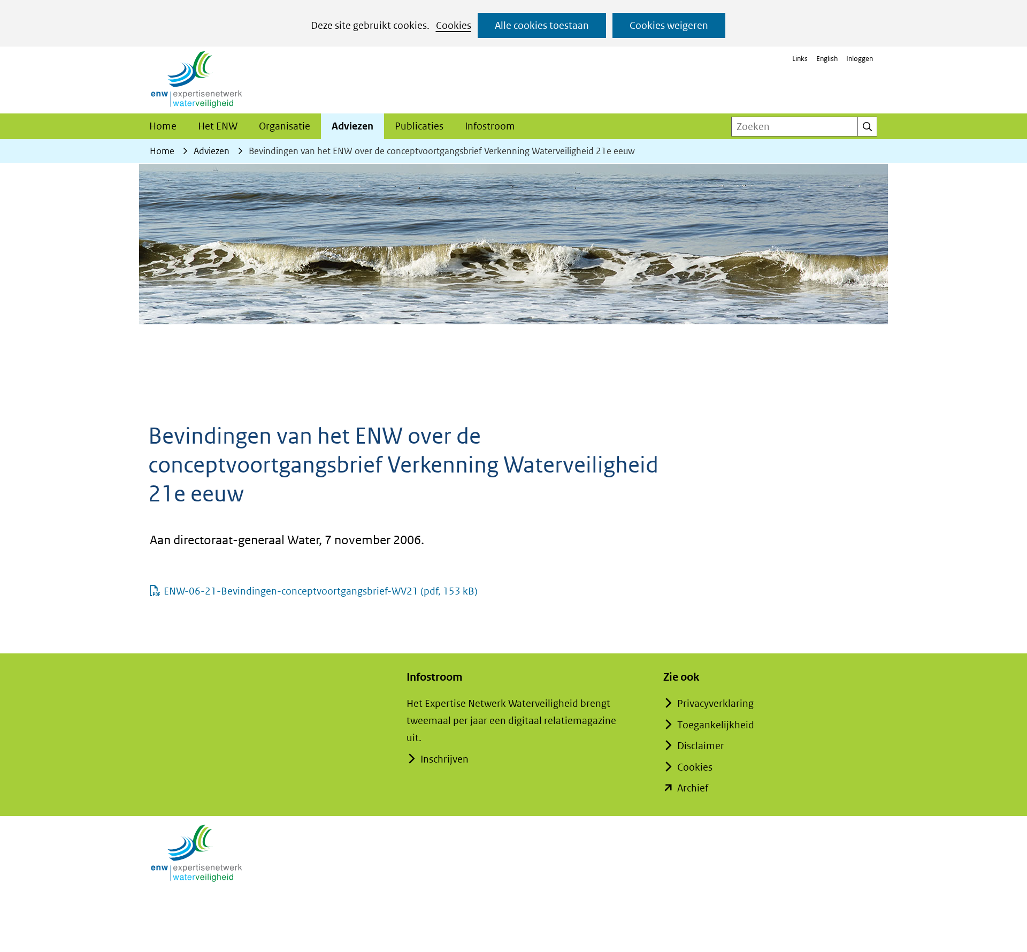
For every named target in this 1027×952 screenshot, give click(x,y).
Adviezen (352, 126)
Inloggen (859, 58)
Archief (692, 788)
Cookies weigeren (669, 25)
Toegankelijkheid (715, 725)
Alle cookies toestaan (542, 25)
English (827, 58)
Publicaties (419, 126)
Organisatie (284, 126)
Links (800, 58)
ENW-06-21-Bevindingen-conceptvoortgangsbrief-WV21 (321, 591)
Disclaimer (700, 746)
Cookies (453, 25)
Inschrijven (444, 759)
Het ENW (217, 126)
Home (163, 126)
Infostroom (490, 126)
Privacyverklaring (715, 703)
